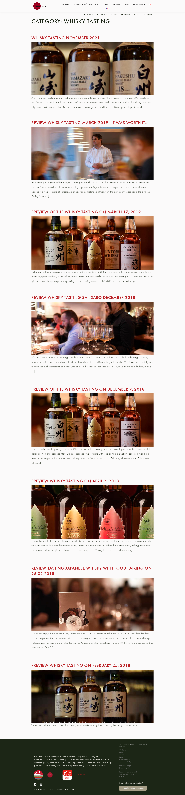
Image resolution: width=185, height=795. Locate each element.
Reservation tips (124, 768)
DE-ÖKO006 (81, 774)
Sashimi (121, 754)
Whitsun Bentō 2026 (83, 4)
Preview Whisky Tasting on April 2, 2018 (75, 481)
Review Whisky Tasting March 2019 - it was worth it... (89, 122)
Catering (117, 4)
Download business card (128, 772)
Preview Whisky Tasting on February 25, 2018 (80, 665)
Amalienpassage (125, 765)
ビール (121, 776)
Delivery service (102, 4)
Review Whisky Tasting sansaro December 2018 (83, 297)
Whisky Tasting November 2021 (65, 37)
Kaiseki (121, 757)
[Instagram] (41, 784)
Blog (127, 4)
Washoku (122, 750)
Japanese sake (124, 759)
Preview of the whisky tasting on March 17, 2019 (86, 212)
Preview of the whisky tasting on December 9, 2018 (88, 389)
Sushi (121, 752)
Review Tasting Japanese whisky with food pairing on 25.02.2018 (91, 570)
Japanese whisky (125, 761)
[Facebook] (35, 784)
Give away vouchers (126, 774)
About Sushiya (139, 4)
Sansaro (66, 4)
